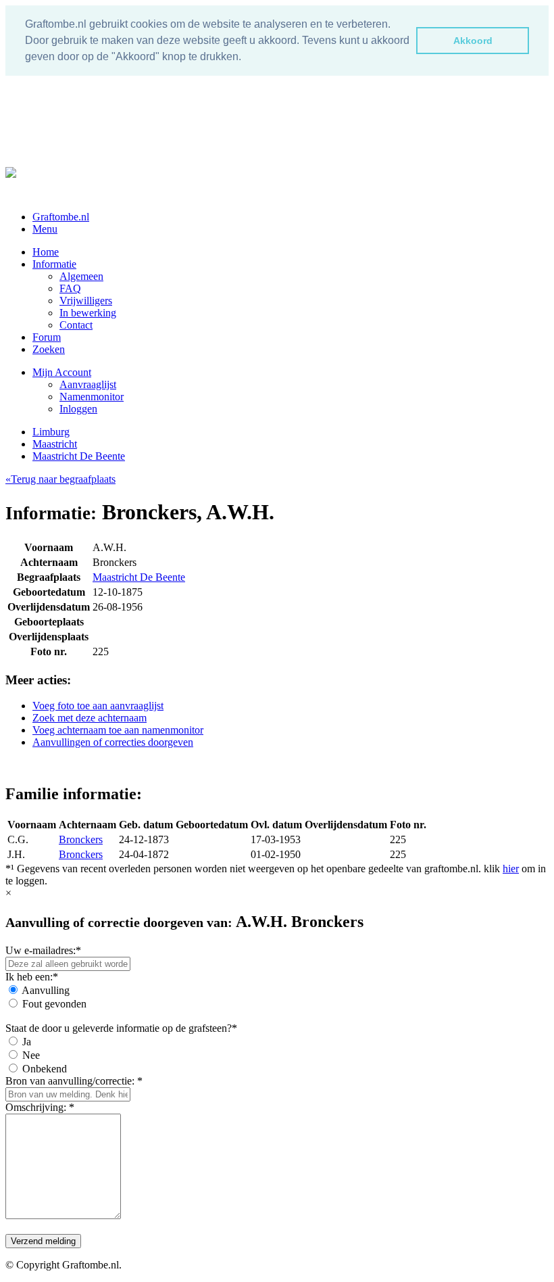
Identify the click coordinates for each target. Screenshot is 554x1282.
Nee (31, 1055)
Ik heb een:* (31, 976)
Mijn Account (61, 372)
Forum (46, 337)
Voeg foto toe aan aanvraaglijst (97, 705)
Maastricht (54, 444)
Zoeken (48, 349)
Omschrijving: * (39, 1107)
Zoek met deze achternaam (89, 717)
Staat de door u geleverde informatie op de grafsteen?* (121, 1028)
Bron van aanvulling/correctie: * (74, 1081)
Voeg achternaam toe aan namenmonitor (117, 730)
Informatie (54, 264)
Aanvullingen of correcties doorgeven (112, 742)
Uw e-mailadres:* (43, 950)
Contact (76, 325)
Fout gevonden (54, 1004)
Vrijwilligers (85, 300)
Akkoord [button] (473, 40)
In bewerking (87, 312)
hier (511, 868)
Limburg (51, 431)
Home (45, 252)
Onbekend (44, 1068)
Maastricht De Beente (78, 456)
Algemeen (81, 276)
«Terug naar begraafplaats (60, 479)
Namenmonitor (91, 396)
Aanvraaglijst (87, 384)
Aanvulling (46, 990)
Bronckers (81, 839)
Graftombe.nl (60, 216)
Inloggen (78, 408)
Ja (26, 1041)
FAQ (70, 288)
